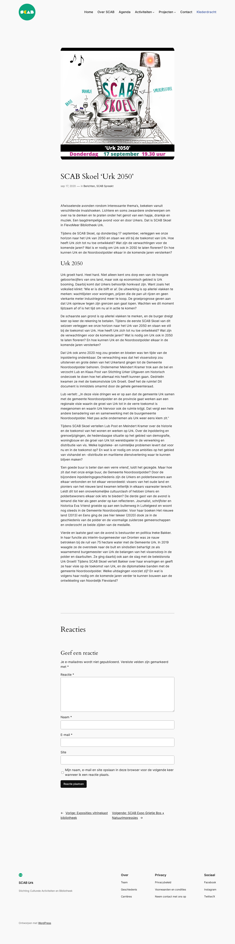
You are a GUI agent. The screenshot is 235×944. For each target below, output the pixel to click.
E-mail (67, 735)
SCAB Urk (26, 883)
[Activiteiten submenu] (153, 12)
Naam (66, 717)
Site (63, 752)
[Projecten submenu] (175, 12)
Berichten (89, 186)
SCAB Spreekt (104, 186)
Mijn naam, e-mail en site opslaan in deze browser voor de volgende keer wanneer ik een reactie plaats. (119, 772)
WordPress (44, 922)
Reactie (67, 674)
